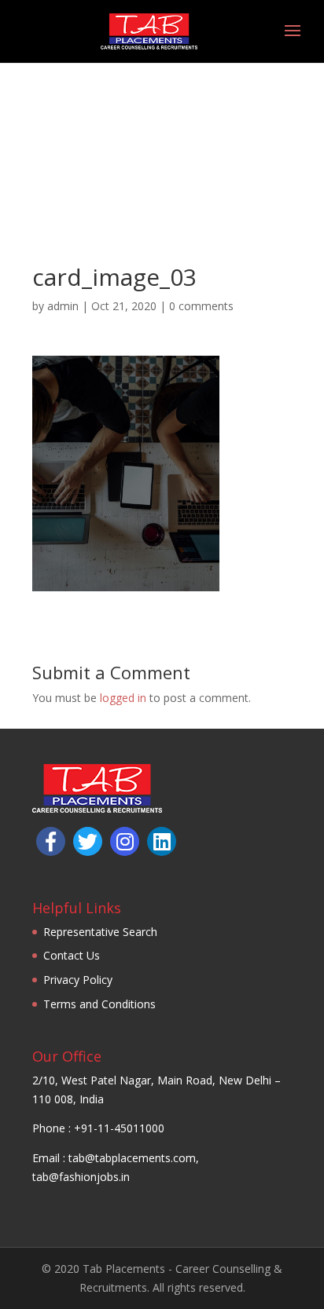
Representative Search (100, 931)
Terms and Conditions (99, 1003)
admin (63, 305)
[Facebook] (50, 841)
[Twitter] (87, 841)
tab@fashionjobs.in (81, 1176)
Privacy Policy (77, 979)
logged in (123, 697)
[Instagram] (124, 841)
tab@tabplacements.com (132, 1157)
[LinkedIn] (161, 841)
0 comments (201, 305)
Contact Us (71, 955)
